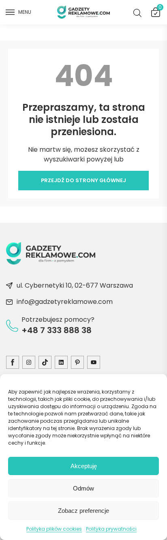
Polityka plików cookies (54, 528)
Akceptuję (84, 466)
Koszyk (159, 9)
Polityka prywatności (111, 528)
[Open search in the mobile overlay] (139, 12)
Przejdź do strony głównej (83, 180)
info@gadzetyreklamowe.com (65, 301)
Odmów (83, 488)
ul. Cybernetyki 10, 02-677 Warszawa (75, 285)
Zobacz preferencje (83, 510)
